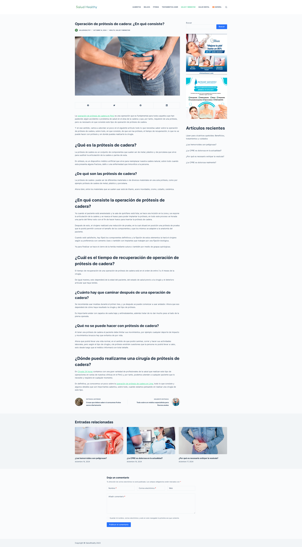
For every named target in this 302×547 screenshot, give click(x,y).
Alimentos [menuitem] (136, 7)
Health (112, 30)
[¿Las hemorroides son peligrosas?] (99, 440)
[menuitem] (217, 7)
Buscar (189, 23)
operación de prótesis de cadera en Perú (96, 116)
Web (171, 488)
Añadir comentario (117, 496)
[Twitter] (114, 105)
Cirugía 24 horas (85, 371)
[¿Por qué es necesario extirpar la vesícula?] (203, 440)
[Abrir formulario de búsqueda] (226, 7)
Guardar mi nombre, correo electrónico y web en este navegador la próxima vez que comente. (144, 518)
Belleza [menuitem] (147, 7)
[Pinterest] (141, 105)
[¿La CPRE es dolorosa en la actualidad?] (151, 440)
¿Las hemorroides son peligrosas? (201, 144)
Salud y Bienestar (123, 30)
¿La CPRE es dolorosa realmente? (201, 162)
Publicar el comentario (118, 524)
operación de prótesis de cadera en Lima (134, 383)
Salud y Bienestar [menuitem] (188, 7)
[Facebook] (88, 105)
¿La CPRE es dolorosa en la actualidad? (203, 150)
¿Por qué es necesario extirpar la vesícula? (205, 156)
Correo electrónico (147, 488)
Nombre (113, 488)
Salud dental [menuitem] (203, 7)
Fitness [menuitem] (156, 7)
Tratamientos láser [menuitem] (170, 7)
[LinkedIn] (167, 105)
